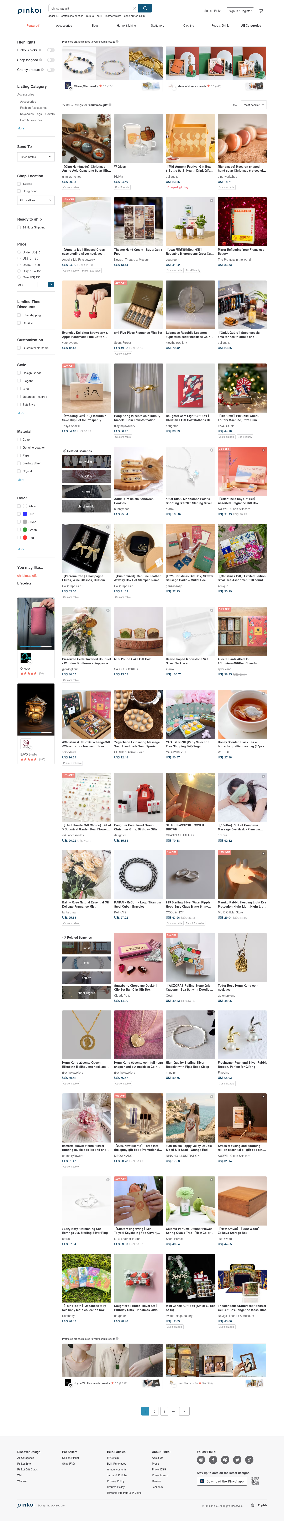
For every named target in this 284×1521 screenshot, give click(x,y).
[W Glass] (138, 138)
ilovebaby (68, 1316)
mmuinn (171, 1072)
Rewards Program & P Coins (124, 1492)
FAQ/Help (113, 1457)
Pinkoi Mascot (160, 1475)
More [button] (20, 128)
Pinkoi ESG (159, 1469)
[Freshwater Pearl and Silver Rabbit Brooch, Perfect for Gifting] (242, 1034)
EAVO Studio (226, 426)
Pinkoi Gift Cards (27, 1469)
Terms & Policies (117, 1475)
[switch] (36, 50)
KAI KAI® (120, 912)
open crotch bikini (134, 16)
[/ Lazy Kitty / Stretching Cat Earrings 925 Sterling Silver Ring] (86, 1201)
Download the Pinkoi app (224, 1481)
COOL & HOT (175, 912)
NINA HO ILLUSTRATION (183, 1155)
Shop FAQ (68, 1463)
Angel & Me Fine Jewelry (78, 259)
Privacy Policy (116, 1481)
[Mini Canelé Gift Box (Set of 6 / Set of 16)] (190, 1278)
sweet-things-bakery (179, 1316)
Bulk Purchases (116, 1463)
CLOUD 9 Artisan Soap (129, 752)
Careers (156, 1481)
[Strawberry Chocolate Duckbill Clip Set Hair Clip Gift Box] (138, 957)
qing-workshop (71, 176)
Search (145, 8)
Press (155, 1463)
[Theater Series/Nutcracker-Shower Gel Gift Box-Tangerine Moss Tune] (242, 1278)
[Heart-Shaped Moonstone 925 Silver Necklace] (190, 631)
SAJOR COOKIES (126, 669)
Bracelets (24, 583)
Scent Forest (122, 342)
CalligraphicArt (71, 586)
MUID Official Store (230, 912)
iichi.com (157, 1486)
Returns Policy (116, 1486)
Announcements (117, 1469)
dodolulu (53, 16)
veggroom (172, 259)
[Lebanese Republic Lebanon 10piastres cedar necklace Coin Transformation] (190, 305)
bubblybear (121, 509)
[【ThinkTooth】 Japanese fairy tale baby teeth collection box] (86, 1278)
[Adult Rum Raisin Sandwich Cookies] (138, 471)
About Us (157, 1457)
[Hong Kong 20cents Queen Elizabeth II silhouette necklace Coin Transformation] (86, 1034)
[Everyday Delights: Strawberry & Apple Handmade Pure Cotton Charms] (86, 305)
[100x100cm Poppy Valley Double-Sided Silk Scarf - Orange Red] (190, 1118)
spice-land (224, 669)
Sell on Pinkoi (213, 11)
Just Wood (225, 1238)
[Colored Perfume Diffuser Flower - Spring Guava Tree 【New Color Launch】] (190, 1201)
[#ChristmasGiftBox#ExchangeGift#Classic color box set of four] (86, 714)
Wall (19, 1475)
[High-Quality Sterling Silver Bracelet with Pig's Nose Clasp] (190, 1034)
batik (99, 16)
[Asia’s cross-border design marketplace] (29, 10)
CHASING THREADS (180, 835)
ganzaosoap (174, 586)
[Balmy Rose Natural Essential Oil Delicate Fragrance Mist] (86, 874)
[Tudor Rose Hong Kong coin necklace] (242, 957)
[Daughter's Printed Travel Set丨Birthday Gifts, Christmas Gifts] (138, 1278)
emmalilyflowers (72, 1155)
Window (22, 1481)
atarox (170, 509)
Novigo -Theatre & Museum (132, 259)
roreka (90, 16)
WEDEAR (224, 752)
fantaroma (69, 912)
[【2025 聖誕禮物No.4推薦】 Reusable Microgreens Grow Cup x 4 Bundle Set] (190, 221)
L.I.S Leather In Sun (127, 1238)
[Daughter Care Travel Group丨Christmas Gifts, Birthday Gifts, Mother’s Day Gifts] (138, 797)
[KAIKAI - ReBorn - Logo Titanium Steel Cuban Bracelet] (138, 874)
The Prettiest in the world (234, 259)
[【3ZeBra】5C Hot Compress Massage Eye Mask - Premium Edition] (242, 797)
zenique (223, 586)
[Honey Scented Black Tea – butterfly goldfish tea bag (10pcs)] (242, 714)
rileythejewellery (176, 342)
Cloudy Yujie (122, 995)
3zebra (222, 835)
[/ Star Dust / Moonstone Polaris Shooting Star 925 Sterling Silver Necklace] (190, 471)
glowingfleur (70, 669)
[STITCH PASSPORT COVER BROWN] (190, 797)
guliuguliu (172, 176)
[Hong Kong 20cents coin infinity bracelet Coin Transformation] (138, 388)
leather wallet (113, 16)
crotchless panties (72, 16)
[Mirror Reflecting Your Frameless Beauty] (242, 221)
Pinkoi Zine (24, 1463)
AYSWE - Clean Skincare (234, 509)
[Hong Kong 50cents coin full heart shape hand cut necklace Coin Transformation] (138, 1034)
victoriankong (226, 995)
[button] (51, 284)
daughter (172, 426)
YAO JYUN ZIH (176, 752)
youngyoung (70, 342)
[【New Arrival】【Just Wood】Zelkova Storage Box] (242, 1201)
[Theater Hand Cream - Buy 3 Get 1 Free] (138, 221)
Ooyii (169, 995)
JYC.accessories (73, 835)
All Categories (25, 1457)
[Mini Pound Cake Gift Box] (138, 631)
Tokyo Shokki (71, 426)
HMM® (118, 176)
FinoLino (223, 1072)
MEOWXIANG (123, 1155)
